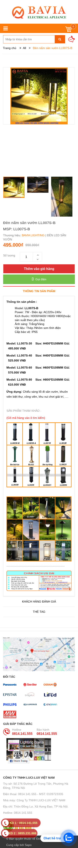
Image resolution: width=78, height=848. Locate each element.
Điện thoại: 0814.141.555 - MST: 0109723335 (33, 794)
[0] (68, 30)
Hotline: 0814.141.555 (17, 812)
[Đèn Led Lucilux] (39, 12)
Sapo (28, 845)
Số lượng (9, 255)
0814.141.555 (22, 733)
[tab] (39, 291)
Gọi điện (40, 279)
